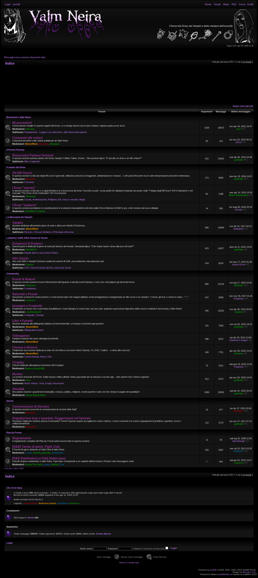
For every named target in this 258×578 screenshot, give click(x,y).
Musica (17, 374)
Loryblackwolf (33, 312)
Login (8, 4)
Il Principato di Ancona (63, 232)
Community (12, 273)
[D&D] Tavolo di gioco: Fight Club (36, 446)
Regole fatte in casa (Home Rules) (41, 253)
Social (217, 4)
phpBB (213, 570)
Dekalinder (57, 453)
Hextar (31, 517)
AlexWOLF (30, 211)
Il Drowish (29, 182)
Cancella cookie (11, 468)
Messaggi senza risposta (16, 57)
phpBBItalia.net (225, 574)
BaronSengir (239, 441)
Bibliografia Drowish (34, 330)
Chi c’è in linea (14, 488)
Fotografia (29, 315)
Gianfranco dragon (238, 340)
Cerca (242, 4)
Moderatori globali (47, 503)
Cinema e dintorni (24, 347)
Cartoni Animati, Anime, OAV (38, 356)
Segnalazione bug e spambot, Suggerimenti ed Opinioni (51, 418)
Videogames (21, 335)
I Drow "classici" (24, 187)
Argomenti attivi (37, 57)
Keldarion (238, 451)
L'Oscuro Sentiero (42, 232)
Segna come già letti (243, 106)
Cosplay (18, 362)
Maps (226, 4)
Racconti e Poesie (24, 294)
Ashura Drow (238, 264)
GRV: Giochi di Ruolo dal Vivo (38, 268)
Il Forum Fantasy (15, 149)
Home (208, 4)
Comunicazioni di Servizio (30, 406)
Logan (28, 453)
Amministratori (31, 503)
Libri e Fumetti (22, 320)
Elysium (28, 232)
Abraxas (30, 129)
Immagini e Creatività (27, 305)
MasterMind (31, 144)
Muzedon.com (249, 572)
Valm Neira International (74, 132)
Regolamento (21, 438)
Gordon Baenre (103, 534)
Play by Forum (14, 432)
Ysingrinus (238, 298)
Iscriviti (16, 4)
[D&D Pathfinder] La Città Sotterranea (39, 458)
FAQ (234, 4)
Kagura (29, 264)
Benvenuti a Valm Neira (18, 117)
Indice (10, 63)
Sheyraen (55, 144)
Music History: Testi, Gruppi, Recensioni (44, 383)
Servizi (10, 401)
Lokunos (30, 300)
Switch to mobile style (129, 562)
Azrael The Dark (33, 464)
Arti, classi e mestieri (68, 199)
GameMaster (62, 503)
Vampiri (17, 222)
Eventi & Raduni (23, 279)
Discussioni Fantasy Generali (32, 155)
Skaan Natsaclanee (239, 195)
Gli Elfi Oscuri (22, 173)
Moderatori (75, 503)
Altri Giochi (20, 258)
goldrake (238, 160)
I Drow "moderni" (24, 205)
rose (238, 129)
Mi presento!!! (22, 122)
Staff (21, 468)
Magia (82, 199)
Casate (27, 199)
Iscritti (250, 4)
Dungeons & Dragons (27, 243)
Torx (61, 464)
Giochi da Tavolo (63, 268)
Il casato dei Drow (15, 167)
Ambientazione (39, 199)
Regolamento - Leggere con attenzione (43, 132)
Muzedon (44, 144)
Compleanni (30, 288)
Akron (238, 142)
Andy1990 (39, 368)
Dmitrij (41, 211)
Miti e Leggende (32, 161)
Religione (52, 199)
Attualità (18, 389)
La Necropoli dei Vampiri (19, 217)
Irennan (238, 209)
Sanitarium (238, 229)
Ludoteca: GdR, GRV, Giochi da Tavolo (27, 238)
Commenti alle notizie (27, 137)
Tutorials (39, 315)
